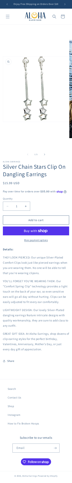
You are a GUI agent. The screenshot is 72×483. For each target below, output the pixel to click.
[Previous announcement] (7, 4)
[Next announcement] (65, 4)
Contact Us (14, 397)
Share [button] (10, 361)
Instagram (14, 415)
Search (12, 389)
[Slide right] (44, 154)
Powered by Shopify (48, 476)
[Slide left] (27, 154)
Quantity (7, 198)
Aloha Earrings (29, 476)
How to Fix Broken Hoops (23, 423)
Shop (11, 406)
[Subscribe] (55, 448)
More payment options (36, 240)
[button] (7, 16)
